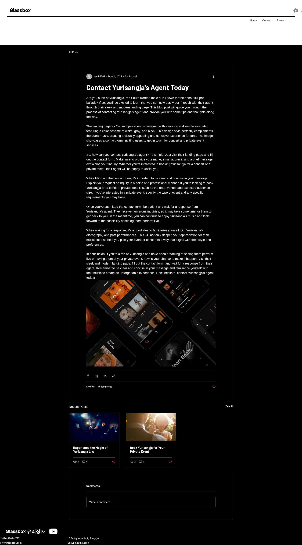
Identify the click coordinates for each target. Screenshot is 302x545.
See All (229, 406)
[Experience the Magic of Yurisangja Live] (94, 427)
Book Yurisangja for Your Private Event (147, 449)
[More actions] (213, 76)
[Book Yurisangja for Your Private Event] (151, 427)
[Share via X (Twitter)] (96, 376)
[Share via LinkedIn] (105, 376)
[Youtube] (53, 531)
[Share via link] (113, 376)
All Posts (73, 52)
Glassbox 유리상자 (25, 531)
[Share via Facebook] (88, 376)
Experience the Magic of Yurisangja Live (90, 449)
